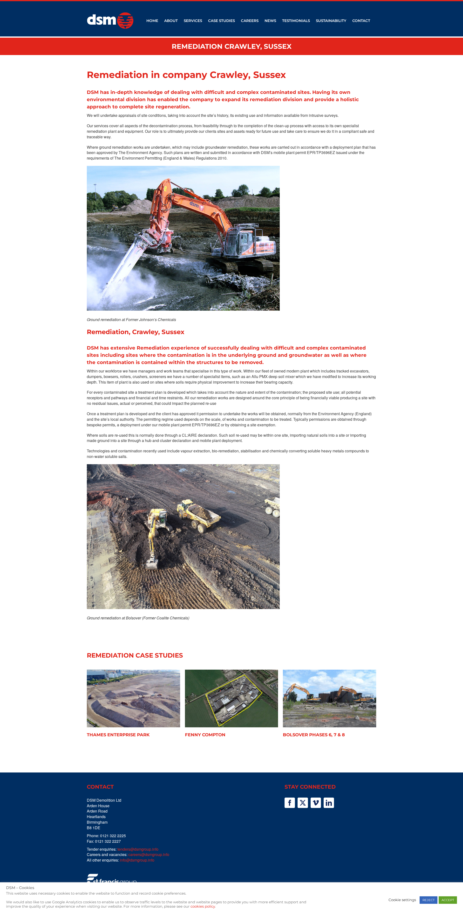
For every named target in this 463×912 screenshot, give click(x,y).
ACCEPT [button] (448, 900)
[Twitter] (303, 803)
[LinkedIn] (329, 803)
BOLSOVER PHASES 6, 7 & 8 (314, 734)
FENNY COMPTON (205, 734)
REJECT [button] (428, 900)
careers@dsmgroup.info (148, 854)
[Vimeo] (316, 803)
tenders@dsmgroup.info (137, 849)
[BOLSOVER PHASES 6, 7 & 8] (329, 699)
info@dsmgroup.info (137, 860)
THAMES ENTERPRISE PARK (118, 734)
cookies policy (203, 906)
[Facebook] (290, 803)
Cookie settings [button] (402, 900)
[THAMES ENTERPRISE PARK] (133, 699)
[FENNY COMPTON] (231, 699)
